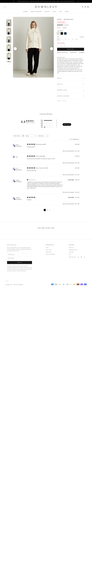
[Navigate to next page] (50, 210)
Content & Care (62, 90)
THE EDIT (47, 11)
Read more (32, 188)
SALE (60, 11)
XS (58, 39)
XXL (76, 39)
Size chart (82, 36)
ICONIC (54, 11)
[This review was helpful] (75, 192)
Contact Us (82, 52)
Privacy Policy (49, 252)
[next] (51, 48)
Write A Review (66, 124)
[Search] (82, 7)
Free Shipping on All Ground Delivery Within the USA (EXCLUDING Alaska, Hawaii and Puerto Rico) (46, 1)
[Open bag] (88, 7)
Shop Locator (48, 249)
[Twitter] (63, 100)
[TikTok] (84, 257)
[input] (19, 254)
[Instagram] (81, 257)
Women (25, 11)
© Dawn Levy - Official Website (14, 284)
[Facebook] (61, 100)
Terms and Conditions (50, 254)
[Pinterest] (65, 100)
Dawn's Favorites (36, 11)
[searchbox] (17, 136)
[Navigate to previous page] (42, 210)
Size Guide (71, 252)
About (67, 11)
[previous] (15, 48)
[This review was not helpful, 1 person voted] (78, 174)
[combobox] (31, 136)
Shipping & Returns (63, 95)
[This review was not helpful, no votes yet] (78, 151)
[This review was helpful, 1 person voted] (75, 151)
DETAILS (59, 78)
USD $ (4, 6)
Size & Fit (60, 84)
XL (72, 39)
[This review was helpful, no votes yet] (75, 163)
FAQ (70, 254)
